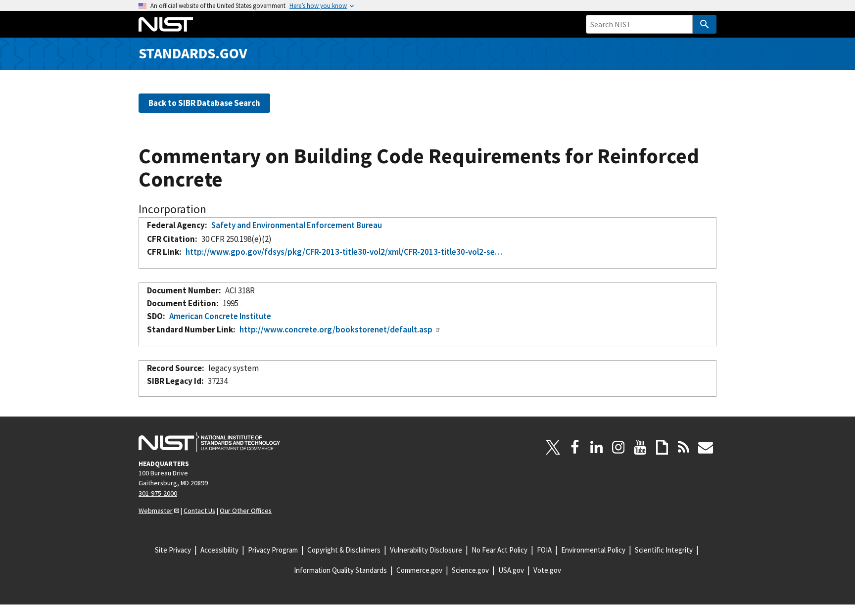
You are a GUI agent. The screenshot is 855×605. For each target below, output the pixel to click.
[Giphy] (662, 447)
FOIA (544, 550)
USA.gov (511, 570)
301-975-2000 (158, 493)
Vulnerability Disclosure (426, 550)
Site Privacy (173, 550)
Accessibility (219, 550)
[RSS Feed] (684, 447)
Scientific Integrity (664, 550)
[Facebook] (575, 447)
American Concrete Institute (220, 316)
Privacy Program (273, 550)
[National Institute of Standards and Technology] (209, 442)
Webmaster (156, 510)
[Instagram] (618, 447)
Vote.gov (547, 570)
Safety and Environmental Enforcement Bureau (296, 225)
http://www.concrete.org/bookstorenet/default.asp (335, 329)
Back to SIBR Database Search (204, 102)
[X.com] (553, 447)
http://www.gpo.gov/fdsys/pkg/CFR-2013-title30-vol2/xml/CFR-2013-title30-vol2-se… (344, 251)
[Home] (166, 24)
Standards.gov (193, 53)
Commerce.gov (419, 570)
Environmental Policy (593, 550)
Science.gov (470, 570)
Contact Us (199, 510)
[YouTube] (640, 447)
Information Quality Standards (340, 570)
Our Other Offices (246, 510)
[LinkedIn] (597, 447)
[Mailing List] (705, 447)
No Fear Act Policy (499, 550)
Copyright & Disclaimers (343, 550)
